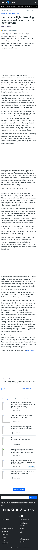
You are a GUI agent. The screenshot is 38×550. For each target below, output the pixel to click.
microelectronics (7, 173)
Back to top (17, 516)
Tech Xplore (23, 522)
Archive (22, 543)
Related (16, 399)
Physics (20, 6)
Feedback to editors (26, 388)
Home (3, 6)
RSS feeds (5, 534)
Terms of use (5, 542)
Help (21, 531)
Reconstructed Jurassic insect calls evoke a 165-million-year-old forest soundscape (23, 462)
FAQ (21, 532)
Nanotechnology (11, 6)
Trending (5, 399)
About (3, 540)
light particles (6, 138)
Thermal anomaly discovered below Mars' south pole (21, 416)
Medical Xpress (23, 523)
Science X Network (27, 547)
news (28, 350)
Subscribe (32, 497)
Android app (5, 531)
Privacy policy (5, 543)
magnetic (7, 331)
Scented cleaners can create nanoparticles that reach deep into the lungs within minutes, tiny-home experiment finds (23, 405)
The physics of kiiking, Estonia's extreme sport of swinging (22, 472)
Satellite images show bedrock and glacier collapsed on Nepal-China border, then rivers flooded (22, 451)
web (32, 350)
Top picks (27, 399)
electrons (26, 113)
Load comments (19, 489)
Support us (22, 538)
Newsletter (22, 541)
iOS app (4, 532)
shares (5, 389)
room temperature (9, 107)
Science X (22, 525)
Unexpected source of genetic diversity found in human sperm (22, 427)
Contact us (5, 522)
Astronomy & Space (30, 6)
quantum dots (6, 105)
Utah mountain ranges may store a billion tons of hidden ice (22, 439)
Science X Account (24, 539)
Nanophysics (15, 13)
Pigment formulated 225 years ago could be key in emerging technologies (18, 382)
